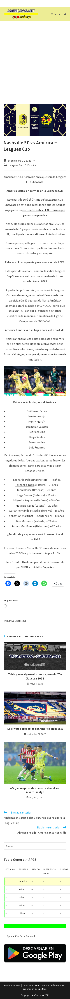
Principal (32, 165)
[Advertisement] (35, 58)
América (23, 881)
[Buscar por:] (63, 14)
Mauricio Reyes (24, 505)
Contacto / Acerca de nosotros (49, 985)
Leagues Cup (16, 165)
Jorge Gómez (24, 495)
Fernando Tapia (24, 484)
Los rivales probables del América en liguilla (35, 728)
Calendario (28, 985)
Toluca (22, 905)
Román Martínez (21, 526)
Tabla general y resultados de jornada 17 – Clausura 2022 (35, 676)
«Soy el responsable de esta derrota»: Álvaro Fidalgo (35, 790)
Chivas (22, 913)
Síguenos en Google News (35, 988)
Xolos (21, 889)
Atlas (21, 897)
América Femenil (12, 985)
